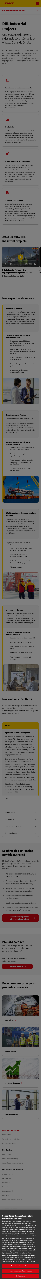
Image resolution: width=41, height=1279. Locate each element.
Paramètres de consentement (20, 1266)
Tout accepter (20, 1276)
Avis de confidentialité (19, 1261)
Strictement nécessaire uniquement (20, 1271)
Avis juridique (31, 1261)
